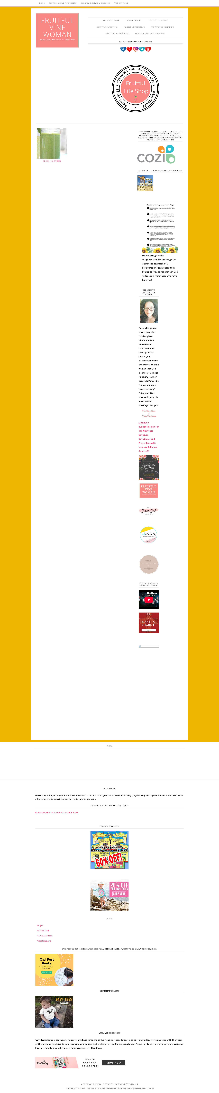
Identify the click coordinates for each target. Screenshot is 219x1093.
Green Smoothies (52, 161)
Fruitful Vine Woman (57, 27)
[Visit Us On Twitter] (142, 51)
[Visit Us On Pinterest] (129, 51)
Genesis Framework (119, 1088)
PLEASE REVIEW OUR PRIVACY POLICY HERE (56, 812)
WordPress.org (109, 769)
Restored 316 (130, 1084)
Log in (109, 753)
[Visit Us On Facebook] (123, 51)
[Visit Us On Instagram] (135, 51)
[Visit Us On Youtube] (148, 51)
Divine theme (111, 1084)
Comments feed (109, 764)
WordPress (138, 1088)
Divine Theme (95, 1088)
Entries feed (109, 758)
